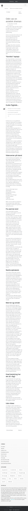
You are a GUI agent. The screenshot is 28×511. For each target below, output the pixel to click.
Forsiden (3, 446)
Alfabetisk (10, 481)
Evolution (20, 475)
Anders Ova (3, 450)
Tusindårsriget (4, 472)
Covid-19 (3, 481)
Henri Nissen (10, 25)
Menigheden (12, 475)
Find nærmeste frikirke (6, 463)
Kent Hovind (3, 454)
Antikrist (20, 469)
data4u (11, 507)
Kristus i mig (3, 456)
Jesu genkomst (4, 469)
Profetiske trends (5, 452)
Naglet (10, 509)
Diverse (6, 8)
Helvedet (21, 478)
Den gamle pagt (22, 472)
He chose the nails (5, 459)
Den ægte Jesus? (16, 509)
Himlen (15, 478)
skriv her (13, 499)
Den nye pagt (4, 475)
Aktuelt (2, 448)
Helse (10, 478)
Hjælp (16, 1)
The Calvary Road (5, 461)
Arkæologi (4, 478)
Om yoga (3, 457)
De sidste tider (13, 469)
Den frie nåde (13, 472)
